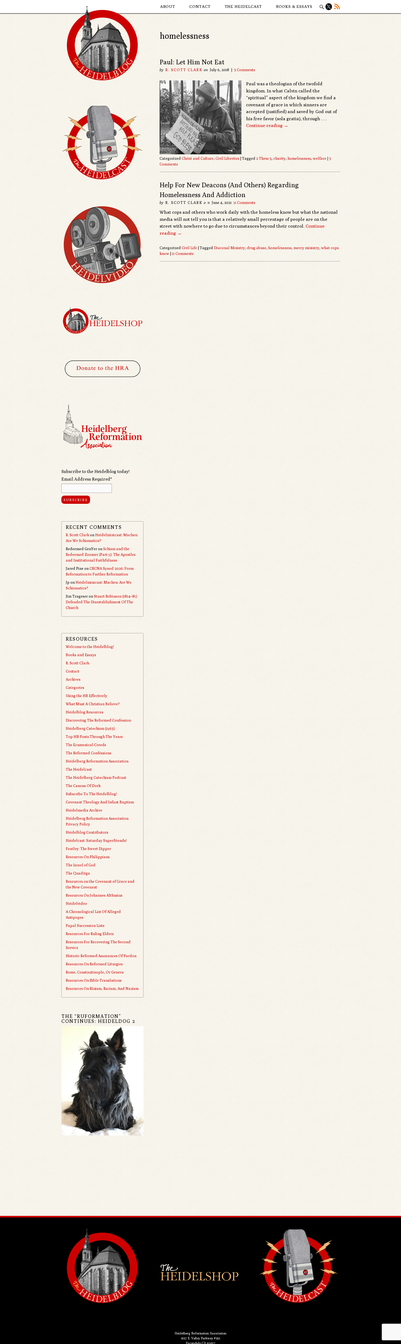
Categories (75, 687)
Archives (73, 679)
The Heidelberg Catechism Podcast (96, 777)
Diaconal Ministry (229, 248)
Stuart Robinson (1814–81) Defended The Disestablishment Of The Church (101, 602)
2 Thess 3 (263, 158)
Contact (199, 6)
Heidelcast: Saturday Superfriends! (96, 840)
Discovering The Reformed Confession (98, 720)
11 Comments (244, 202)
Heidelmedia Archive (84, 810)
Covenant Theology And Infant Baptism (100, 802)
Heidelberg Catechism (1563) (90, 728)
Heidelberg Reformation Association (97, 761)
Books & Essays (294, 6)
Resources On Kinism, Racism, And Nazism (102, 988)
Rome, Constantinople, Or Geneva (95, 972)
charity (279, 158)
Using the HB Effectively (86, 696)
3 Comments (244, 70)
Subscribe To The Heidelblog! (91, 794)
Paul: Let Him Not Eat (192, 62)
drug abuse (256, 248)
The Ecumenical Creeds (86, 745)
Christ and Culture (198, 158)
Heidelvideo (76, 903)
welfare (319, 158)
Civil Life (189, 248)
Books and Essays (81, 655)
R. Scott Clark (183, 70)
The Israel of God (80, 865)
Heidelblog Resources (84, 712)
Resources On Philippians (88, 857)
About (167, 6)
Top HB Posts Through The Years (94, 736)
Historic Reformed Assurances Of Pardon (101, 956)
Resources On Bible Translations (94, 980)
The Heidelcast (243, 6)
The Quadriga (78, 873)
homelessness (299, 158)
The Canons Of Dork (83, 786)
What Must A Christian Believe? (93, 704)
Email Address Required (86, 479)
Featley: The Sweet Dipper (88, 848)
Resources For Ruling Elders (90, 934)
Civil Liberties (227, 158)
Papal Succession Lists (85, 925)
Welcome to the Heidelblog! (90, 646)
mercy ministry (306, 248)
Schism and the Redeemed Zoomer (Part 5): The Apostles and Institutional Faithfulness (101, 554)
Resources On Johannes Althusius (94, 895)
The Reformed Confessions (88, 753)
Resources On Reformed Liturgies (94, 964)
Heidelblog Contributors (87, 832)
